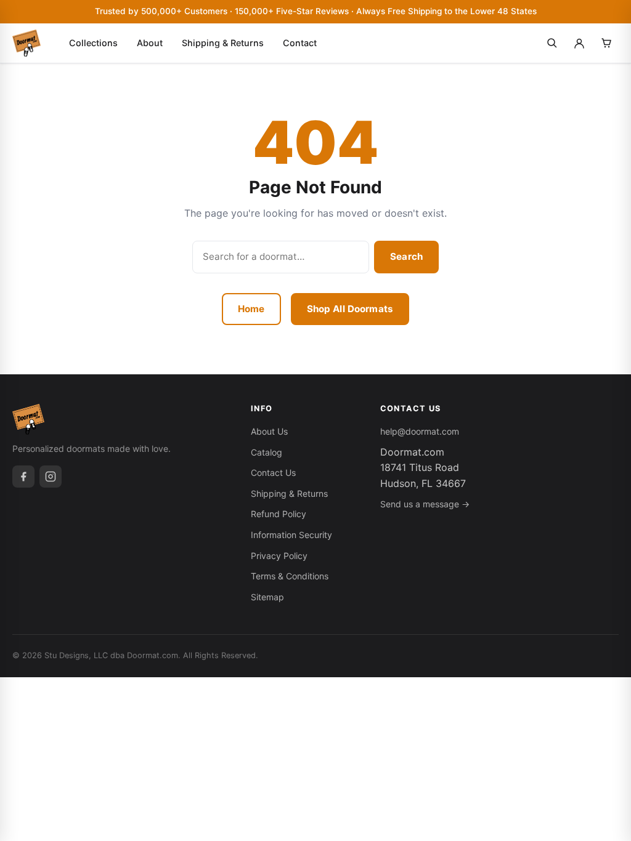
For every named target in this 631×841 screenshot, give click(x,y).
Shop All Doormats (350, 309)
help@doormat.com (419, 431)
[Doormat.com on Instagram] (50, 476)
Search (406, 256)
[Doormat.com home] (26, 43)
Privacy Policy (279, 555)
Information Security (291, 534)
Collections (93, 43)
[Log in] (579, 43)
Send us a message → (425, 504)
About (150, 43)
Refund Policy (278, 514)
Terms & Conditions (289, 576)
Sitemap (267, 597)
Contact (300, 43)
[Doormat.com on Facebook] (23, 476)
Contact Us (273, 472)
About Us (269, 431)
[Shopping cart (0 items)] (606, 43)
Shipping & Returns (223, 43)
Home (251, 309)
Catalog (266, 452)
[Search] (552, 43)
